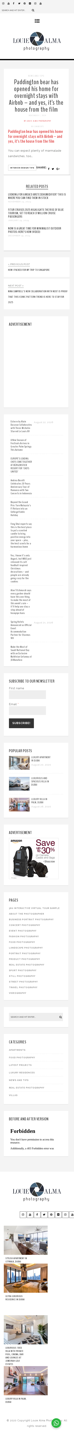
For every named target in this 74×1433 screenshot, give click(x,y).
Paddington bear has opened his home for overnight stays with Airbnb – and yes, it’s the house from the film (36, 96)
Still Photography (22, 976)
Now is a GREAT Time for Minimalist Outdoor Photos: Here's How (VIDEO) (34, 230)
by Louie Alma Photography (37, 121)
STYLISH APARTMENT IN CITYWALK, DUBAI (16, 1260)
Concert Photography (24, 925)
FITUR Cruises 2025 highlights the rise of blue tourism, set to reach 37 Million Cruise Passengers (36, 213)
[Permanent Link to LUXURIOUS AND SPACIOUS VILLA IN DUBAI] (19, 789)
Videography (17, 993)
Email (14, 704)
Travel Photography (23, 987)
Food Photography (22, 942)
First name (16, 688)
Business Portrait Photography (31, 919)
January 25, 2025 (18, 220)
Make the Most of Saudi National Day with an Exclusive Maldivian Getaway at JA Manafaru (21, 653)
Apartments (17, 1050)
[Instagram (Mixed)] (36, 3)
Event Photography (22, 931)
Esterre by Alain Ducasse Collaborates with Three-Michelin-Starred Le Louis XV (21, 426)
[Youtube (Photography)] (10, 3)
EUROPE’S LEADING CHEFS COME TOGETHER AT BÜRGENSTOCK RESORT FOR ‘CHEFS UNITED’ (21, 465)
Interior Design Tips (22, 168)
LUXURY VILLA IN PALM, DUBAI (39, 800)
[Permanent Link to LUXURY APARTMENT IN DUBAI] (19, 768)
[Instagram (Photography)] (4, 3)
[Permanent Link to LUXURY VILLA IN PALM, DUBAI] (19, 810)
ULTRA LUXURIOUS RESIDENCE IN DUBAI (15, 1298)
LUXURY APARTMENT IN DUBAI (41, 758)
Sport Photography (22, 970)
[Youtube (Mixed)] (42, 3)
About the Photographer (26, 914)
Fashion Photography (24, 936)
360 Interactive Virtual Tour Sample (34, 908)
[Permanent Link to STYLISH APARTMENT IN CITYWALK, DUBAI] (26, 1254)
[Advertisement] (37, 366)
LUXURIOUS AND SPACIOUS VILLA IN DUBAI (40, 781)
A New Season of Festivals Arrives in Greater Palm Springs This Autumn (21, 445)
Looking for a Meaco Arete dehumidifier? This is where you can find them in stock (37, 196)
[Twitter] (20, 3)
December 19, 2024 (19, 235)
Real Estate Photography (26, 965)
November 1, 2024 (37, 115)
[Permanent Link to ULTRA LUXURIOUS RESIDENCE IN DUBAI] (26, 1292)
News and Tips (36, 76)
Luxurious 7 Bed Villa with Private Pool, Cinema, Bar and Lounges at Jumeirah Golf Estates (15, 1356)
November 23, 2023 (19, 201)
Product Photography (24, 959)
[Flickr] (31, 3)
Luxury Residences (22, 1072)
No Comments (37, 126)
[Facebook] (15, 3)
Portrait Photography (25, 953)
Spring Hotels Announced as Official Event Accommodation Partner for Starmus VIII (21, 630)
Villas (13, 1095)
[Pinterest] (26, 3)
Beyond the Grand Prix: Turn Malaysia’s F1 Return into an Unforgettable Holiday (21, 508)
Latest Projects (20, 1065)
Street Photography (23, 982)
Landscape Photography (26, 948)
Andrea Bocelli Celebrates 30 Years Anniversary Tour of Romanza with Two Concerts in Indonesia (21, 486)
